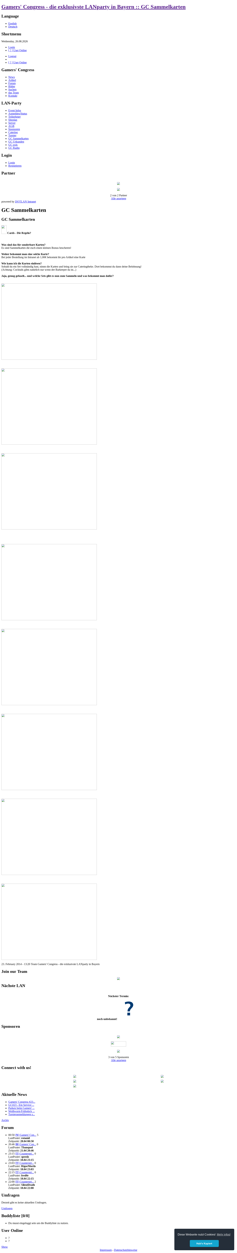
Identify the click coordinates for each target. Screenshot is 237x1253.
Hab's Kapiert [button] (204, 1243)
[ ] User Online (17, 50)
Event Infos (14, 110)
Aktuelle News (14, 1094)
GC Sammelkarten (18, 138)
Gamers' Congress (17, 70)
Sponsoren (14, 129)
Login (11, 47)
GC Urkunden (16, 141)
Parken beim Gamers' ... (21, 1108)
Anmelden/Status (17, 113)
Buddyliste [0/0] (15, 1215)
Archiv (5, 1120)
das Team (13, 92)
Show (4, 1246)
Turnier (12, 135)
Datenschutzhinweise (125, 1249)
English (12, 23)
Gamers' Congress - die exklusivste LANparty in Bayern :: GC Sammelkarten (93, 7)
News (11, 77)
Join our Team (14, 971)
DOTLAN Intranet (25, 201)
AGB (11, 126)
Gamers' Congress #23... (21, 1101)
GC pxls (13, 144)
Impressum (106, 1249)
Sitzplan (12, 119)
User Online (12, 1230)
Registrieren (15, 165)
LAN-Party (11, 103)
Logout (12, 56)
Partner (8, 173)
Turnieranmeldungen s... (21, 1114)
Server (11, 122)
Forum (12, 83)
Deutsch (12, 26)
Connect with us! (16, 1067)
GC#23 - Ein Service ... (21, 1104)
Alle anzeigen (118, 198)
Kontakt (12, 95)
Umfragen (10, 1195)
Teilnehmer (14, 116)
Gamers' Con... (25, 1134)
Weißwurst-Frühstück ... (21, 1111)
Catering (13, 132)
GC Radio (14, 147)
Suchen (12, 89)
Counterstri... (24, 1153)
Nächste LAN (13, 985)
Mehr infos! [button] (223, 1234)
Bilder (11, 86)
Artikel (12, 80)
